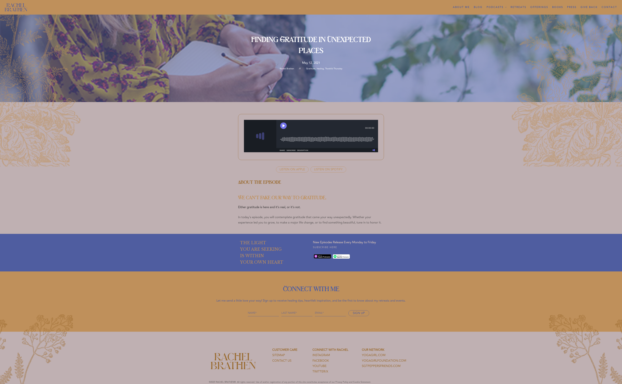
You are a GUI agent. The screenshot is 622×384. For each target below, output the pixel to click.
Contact (609, 7)
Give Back (589, 7)
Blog (478, 7)
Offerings (539, 7)
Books (557, 7)
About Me (461, 7)
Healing (320, 68)
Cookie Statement (361, 382)
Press (571, 7)
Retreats (518, 7)
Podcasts (495, 7)
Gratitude (310, 68)
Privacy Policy (341, 382)
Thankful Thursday (333, 68)
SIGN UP (359, 313)
